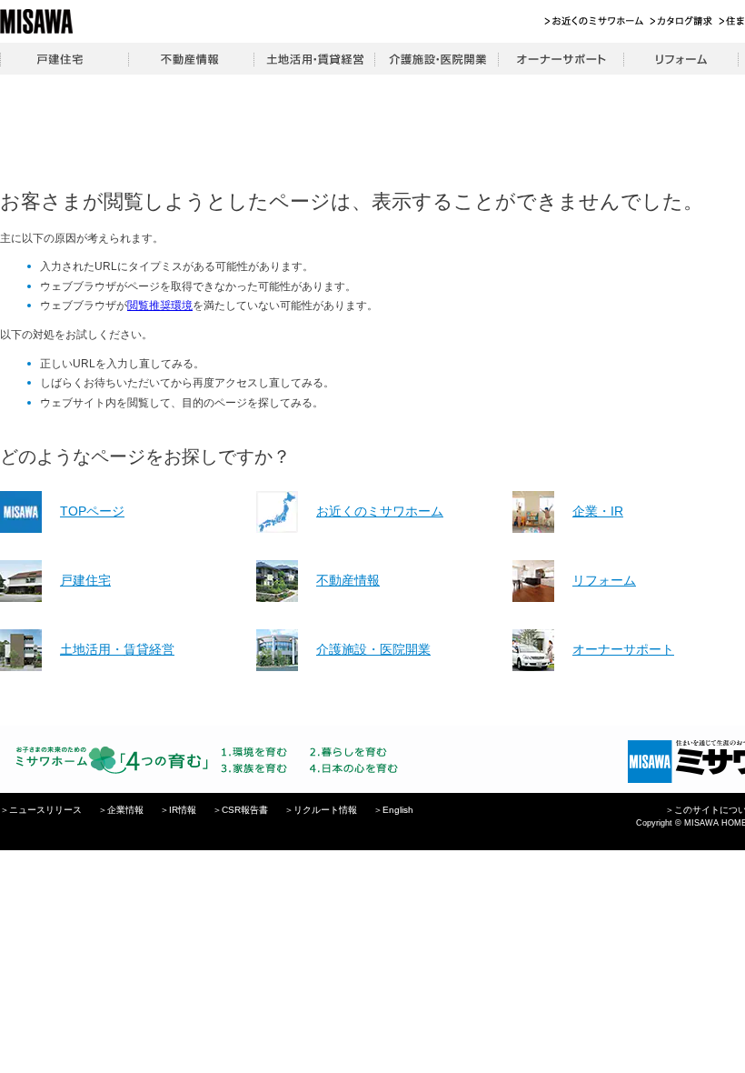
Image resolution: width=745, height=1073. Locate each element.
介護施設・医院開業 (436, 59)
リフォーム (680, 59)
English (397, 810)
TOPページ (92, 511)
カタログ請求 (682, 21)
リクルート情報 (325, 810)
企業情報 (125, 810)
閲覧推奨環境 (160, 305)
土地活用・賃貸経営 (313, 59)
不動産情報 (190, 59)
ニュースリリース (45, 810)
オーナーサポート (560, 59)
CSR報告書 (245, 810)
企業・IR (597, 511)
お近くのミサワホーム (594, 21)
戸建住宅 (64, 59)
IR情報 (182, 810)
